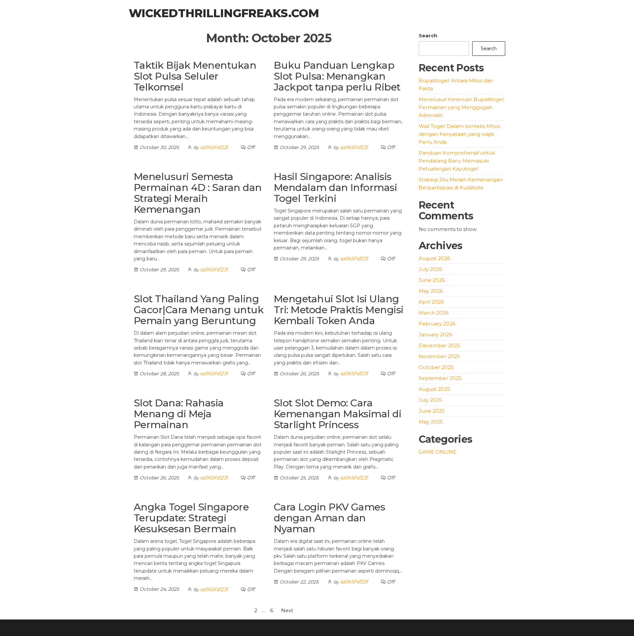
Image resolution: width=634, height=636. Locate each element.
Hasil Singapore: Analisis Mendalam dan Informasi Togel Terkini (335, 187)
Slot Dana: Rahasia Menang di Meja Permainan (179, 414)
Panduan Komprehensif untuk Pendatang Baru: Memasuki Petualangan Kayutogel (457, 161)
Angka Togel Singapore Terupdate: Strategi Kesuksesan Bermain (191, 518)
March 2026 (433, 313)
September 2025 (440, 378)
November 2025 (439, 356)
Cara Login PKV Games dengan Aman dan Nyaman (329, 518)
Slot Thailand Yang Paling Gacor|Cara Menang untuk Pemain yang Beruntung (199, 310)
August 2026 (434, 258)
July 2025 (430, 400)
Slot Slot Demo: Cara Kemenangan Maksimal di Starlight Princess (338, 414)
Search (428, 35)
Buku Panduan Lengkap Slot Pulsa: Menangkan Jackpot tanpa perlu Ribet (337, 76)
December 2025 (439, 345)
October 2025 (436, 367)
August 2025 (434, 389)
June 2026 (432, 280)
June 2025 (432, 411)
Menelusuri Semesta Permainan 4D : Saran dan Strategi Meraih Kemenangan (198, 192)
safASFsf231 (214, 147)
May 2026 (431, 291)
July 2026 (430, 269)
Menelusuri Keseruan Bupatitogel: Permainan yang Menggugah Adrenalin (462, 107)
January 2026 (435, 334)
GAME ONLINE (437, 452)
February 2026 (437, 323)
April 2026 (431, 302)
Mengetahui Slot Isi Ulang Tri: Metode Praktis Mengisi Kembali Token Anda (339, 310)
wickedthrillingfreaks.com (224, 13)
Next (287, 610)
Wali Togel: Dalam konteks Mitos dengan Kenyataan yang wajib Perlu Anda (459, 134)
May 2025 (431, 422)
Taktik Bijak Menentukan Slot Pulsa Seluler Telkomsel (195, 76)
